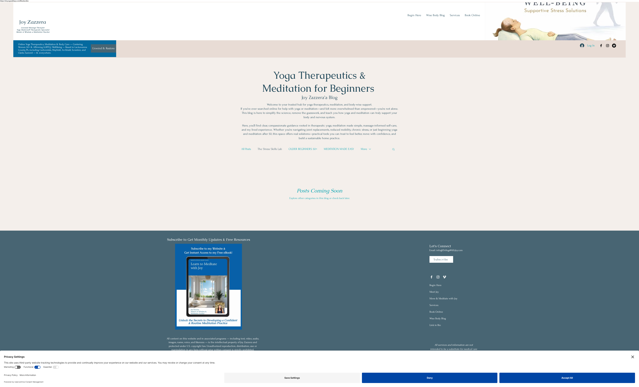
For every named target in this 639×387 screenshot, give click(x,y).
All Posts (246, 149)
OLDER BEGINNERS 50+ (303, 149)
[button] (393, 149)
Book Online (436, 311)
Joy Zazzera (32, 22)
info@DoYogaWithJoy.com (449, 250)
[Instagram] (608, 46)
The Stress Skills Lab (270, 149)
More (364, 149)
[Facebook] (601, 46)
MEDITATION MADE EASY (339, 149)
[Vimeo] (614, 46)
